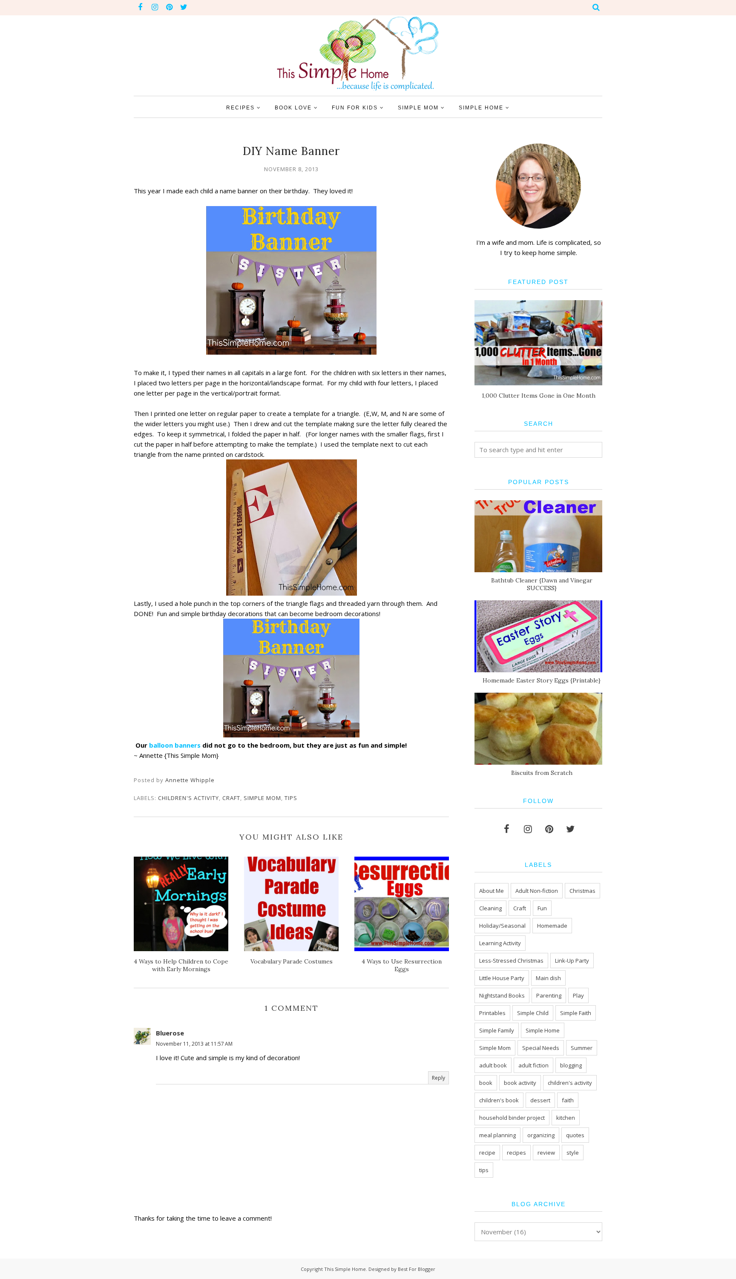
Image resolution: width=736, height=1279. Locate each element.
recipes (516, 1152)
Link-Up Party (572, 960)
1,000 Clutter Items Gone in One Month (538, 395)
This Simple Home (345, 1269)
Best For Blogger (416, 1269)
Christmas (582, 891)
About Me (491, 891)
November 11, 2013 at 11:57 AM (194, 1043)
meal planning (497, 1135)
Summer (581, 1048)
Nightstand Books (502, 995)
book (485, 1083)
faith (568, 1100)
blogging (571, 1065)
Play (578, 995)
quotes (575, 1135)
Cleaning (490, 908)
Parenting (548, 995)
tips (291, 798)
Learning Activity (500, 943)
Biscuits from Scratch (541, 773)
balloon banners (175, 745)
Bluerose (170, 1033)
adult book (493, 1065)
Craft (231, 798)
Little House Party (501, 978)
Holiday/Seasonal (502, 925)
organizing (541, 1135)
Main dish (548, 978)
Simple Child (533, 1013)
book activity (520, 1083)
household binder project (512, 1117)
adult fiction (533, 1065)
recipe (487, 1152)
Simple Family (496, 1030)
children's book (499, 1100)
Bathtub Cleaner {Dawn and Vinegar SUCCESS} (541, 584)
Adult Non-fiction (536, 891)
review (546, 1152)
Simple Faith (575, 1013)
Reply (438, 1077)
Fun (542, 908)
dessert (540, 1100)
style (572, 1152)
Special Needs (540, 1048)
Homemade (552, 925)
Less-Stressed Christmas (511, 960)
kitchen (565, 1117)
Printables (492, 1013)
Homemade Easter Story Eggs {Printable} (542, 680)
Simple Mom (262, 798)
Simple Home (543, 1030)
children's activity (188, 798)
